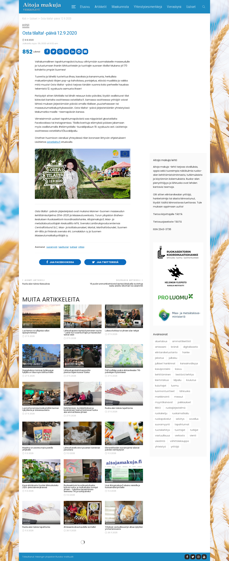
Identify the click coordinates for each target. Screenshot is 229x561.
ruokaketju (161, 413)
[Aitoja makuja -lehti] (42, 7)
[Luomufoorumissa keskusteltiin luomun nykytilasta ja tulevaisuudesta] (41, 393)
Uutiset (191, 7)
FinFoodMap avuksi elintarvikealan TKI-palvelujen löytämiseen (122, 371)
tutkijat (194, 430)
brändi (174, 347)
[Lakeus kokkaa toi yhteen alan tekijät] (124, 316)
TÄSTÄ (178, 214)
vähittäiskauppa (179, 441)
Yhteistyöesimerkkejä (148, 7)
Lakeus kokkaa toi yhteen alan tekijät (122, 330)
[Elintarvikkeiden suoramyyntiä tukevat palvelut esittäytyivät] (124, 433)
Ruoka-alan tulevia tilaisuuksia (36, 284)
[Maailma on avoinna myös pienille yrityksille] (41, 433)
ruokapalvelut (163, 419)
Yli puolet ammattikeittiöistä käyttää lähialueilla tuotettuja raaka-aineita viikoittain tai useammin (116, 285)
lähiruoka (185, 391)
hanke (186, 352)
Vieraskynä (174, 7)
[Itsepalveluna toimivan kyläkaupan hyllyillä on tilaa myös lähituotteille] (41, 356)
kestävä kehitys (185, 374)
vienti (193, 435)
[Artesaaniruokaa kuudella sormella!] (83, 512)
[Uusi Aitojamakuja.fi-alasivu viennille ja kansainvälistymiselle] (124, 471)
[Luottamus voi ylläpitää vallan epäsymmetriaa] (41, 316)
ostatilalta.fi (54, 142)
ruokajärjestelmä (175, 407)
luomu (175, 385)
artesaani (160, 347)
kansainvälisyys (189, 363)
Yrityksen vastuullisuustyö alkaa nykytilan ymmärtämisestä (124, 528)
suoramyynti (51, 247)
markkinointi (162, 396)
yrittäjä (81, 247)
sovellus (193, 419)
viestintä (160, 441)
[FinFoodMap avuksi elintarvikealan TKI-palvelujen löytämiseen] (124, 356)
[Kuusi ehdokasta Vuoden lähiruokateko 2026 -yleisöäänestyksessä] (41, 471)
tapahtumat (64, 247)
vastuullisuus (162, 435)
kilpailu (177, 380)
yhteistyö (160, 446)
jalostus (159, 358)
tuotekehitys (162, 430)
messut (178, 396)
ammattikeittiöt (181, 341)
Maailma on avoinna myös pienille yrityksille (37, 448)
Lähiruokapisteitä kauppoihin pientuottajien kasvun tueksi (77, 371)
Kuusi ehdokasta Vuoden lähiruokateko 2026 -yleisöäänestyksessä (40, 486)
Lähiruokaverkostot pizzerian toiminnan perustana (82, 448)
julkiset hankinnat (165, 363)
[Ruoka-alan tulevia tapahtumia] (124, 393)
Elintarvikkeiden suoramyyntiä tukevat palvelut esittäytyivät (122, 448)
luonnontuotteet (165, 391)
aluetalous (161, 341)
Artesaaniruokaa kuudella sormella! (80, 527)
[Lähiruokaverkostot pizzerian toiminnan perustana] (83, 433)
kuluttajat (160, 385)
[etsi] (204, 6)
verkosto (180, 435)
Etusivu (85, 7)
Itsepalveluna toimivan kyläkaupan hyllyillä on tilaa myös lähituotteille (38, 371)
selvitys (180, 419)
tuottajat (73, 247)
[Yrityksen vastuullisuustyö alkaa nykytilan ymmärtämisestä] (124, 512)
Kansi (78, 325)
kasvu (178, 369)
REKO (158, 407)
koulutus (191, 380)
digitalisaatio (190, 347)
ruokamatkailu (180, 413)
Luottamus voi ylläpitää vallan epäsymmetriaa (35, 331)
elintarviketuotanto (166, 352)
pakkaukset (184, 402)
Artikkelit (101, 7)
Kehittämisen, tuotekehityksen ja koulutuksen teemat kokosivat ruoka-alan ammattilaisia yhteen (81, 410)
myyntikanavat (164, 402)
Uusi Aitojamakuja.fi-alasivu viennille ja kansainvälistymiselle (122, 486)
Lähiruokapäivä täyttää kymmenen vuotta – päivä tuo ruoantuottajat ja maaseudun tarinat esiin (83, 332)
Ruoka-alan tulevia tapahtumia (119, 408)
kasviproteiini (162, 369)
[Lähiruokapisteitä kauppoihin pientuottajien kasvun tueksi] (83, 356)
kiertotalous (162, 380)
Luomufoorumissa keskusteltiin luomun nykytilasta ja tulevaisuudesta (40, 409)
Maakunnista (120, 7)
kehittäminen (163, 374)
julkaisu (173, 358)
